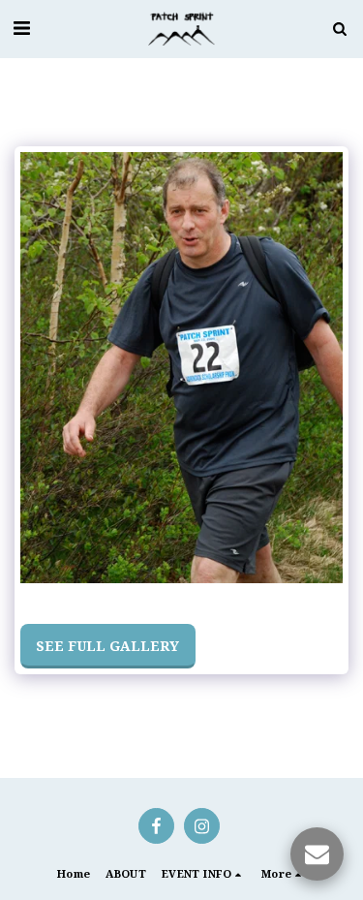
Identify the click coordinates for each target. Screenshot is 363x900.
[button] (21, 27)
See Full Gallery (107, 645)
